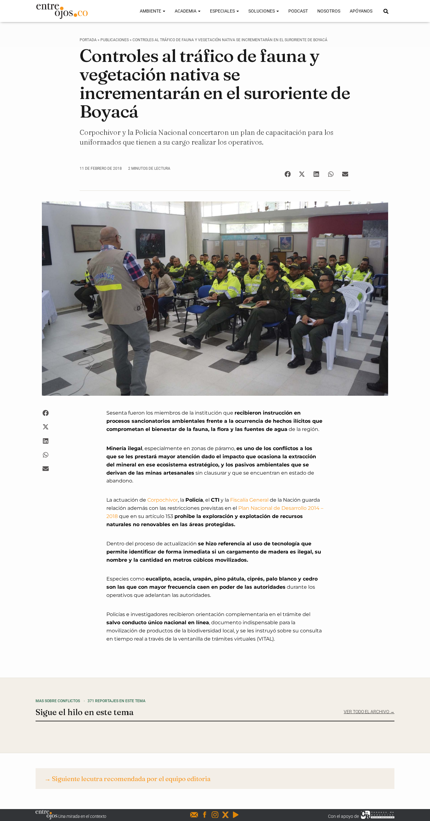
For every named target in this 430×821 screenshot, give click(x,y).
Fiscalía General (249, 500)
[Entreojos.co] (62, 11)
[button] (287, 174)
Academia (186, 11)
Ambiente (151, 11)
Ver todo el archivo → (369, 711)
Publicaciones (114, 40)
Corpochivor (162, 500)
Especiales (223, 11)
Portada (88, 40)
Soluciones (262, 11)
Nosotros (328, 11)
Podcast (298, 11)
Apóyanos (361, 11)
